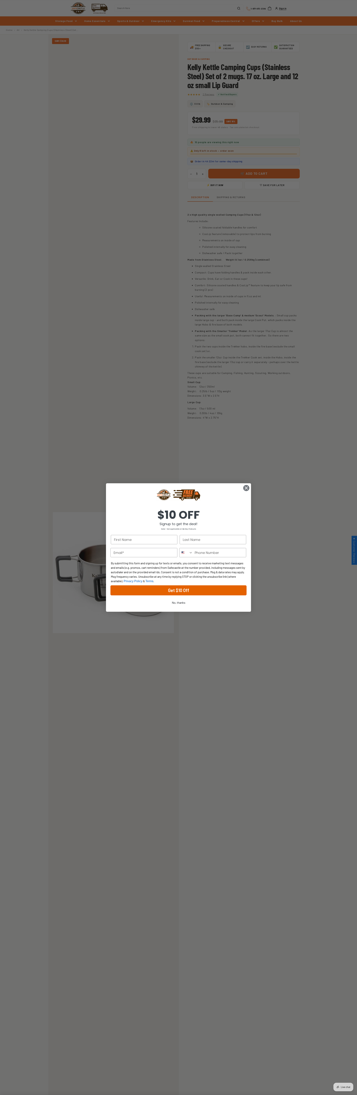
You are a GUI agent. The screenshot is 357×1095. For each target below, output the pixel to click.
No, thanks (178, 602)
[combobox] (186, 552)
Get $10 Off (178, 590)
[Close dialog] (246, 488)
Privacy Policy (133, 581)
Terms (149, 581)
